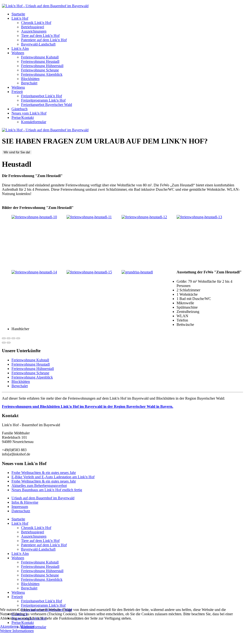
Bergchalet (29, 83)
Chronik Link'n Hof (36, 23)
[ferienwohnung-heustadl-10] (34, 217)
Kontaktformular (33, 122)
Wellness (18, 87)
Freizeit (17, 92)
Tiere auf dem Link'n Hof (40, 36)
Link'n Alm (20, 48)
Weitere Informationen (17, 631)
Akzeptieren (9, 626)
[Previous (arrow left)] (4, 342)
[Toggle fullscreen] (13, 338)
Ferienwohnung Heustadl (40, 61)
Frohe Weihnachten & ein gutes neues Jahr (43, 473)
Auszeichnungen (33, 31)
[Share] (9, 338)
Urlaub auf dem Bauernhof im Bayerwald (42, 498)
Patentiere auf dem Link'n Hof (44, 40)
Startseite (18, 14)
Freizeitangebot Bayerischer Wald (46, 105)
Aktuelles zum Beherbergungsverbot (39, 485)
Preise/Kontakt (22, 117)
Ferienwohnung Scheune (40, 70)
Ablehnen (26, 626)
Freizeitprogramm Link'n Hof (43, 100)
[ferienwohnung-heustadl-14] (34, 272)
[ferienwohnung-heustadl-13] (199, 217)
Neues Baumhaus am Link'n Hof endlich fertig (46, 490)
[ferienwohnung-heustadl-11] (89, 217)
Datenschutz (20, 511)
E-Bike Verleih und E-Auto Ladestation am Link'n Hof (53, 477)
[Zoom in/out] (18, 338)
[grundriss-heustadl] (137, 272)
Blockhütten (30, 79)
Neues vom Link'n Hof (28, 113)
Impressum (19, 507)
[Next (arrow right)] (9, 342)
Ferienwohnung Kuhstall (40, 57)
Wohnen (17, 53)
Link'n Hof (19, 18)
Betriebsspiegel (32, 27)
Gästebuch (19, 109)
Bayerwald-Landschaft (38, 44)
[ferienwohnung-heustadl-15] (89, 272)
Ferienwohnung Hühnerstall (42, 66)
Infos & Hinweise (24, 502)
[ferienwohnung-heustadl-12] (144, 217)
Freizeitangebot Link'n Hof (41, 96)
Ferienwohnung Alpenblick (41, 74)
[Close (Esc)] (4, 338)
